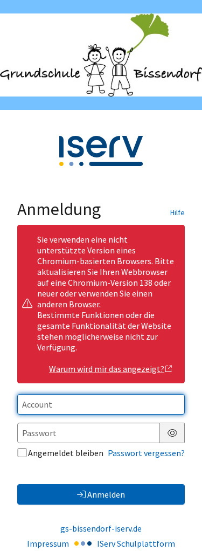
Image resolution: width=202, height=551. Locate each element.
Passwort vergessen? (146, 452)
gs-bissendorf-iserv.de (101, 528)
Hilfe (177, 212)
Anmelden (106, 494)
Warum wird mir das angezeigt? (106, 368)
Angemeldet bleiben (65, 452)
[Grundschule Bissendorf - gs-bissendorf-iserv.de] (101, 55)
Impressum (48, 543)
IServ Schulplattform (136, 543)
